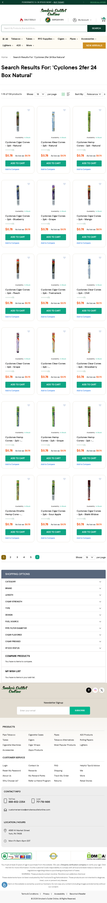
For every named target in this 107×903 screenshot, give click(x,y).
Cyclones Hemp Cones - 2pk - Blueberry (14, 441)
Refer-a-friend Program (39, 780)
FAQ (56, 765)
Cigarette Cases (35, 734)
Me (81, 770)
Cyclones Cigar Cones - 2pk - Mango (89, 217)
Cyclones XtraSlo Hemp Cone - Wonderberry (14, 514)
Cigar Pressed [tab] (12, 641)
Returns (57, 780)
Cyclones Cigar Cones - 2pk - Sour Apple (53, 512)
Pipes (56, 734)
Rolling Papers (86, 739)
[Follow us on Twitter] (101, 690)
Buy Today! (59, 2)
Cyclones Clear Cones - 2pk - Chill (89, 291)
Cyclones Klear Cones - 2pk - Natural (53, 144)
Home (4, 57)
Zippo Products (35, 750)
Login (5, 765)
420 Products (86, 734)
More (82, 775)
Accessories (8, 750)
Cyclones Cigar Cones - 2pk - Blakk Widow (89, 512)
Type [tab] (7, 608)
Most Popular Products (65, 745)
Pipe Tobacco (9, 734)
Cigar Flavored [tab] (13, 635)
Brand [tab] (8, 588)
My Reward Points (36, 775)
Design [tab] (9, 615)
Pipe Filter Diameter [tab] (16, 628)
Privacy (46, 894)
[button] (28, 110)
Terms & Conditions (29, 894)
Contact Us (33, 765)
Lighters (83, 745)
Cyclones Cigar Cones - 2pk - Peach (17, 291)
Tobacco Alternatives (64, 739)
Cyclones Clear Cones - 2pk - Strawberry (89, 365)
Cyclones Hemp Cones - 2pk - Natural (88, 144)
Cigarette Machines (12, 745)
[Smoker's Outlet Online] (53, 12)
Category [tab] (10, 581)
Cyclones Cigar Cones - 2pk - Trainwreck (53, 291)
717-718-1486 (43, 802)
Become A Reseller (78, 894)
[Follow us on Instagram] (95, 690)
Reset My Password (12, 770)
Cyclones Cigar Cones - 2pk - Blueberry (17, 217)
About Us (7, 775)
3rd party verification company (73, 865)
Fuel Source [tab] (12, 621)
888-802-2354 (17, 802)
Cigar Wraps (34, 745)
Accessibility (59, 894)
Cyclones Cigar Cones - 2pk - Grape (53, 217)
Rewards (32, 770)
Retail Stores (86, 780)
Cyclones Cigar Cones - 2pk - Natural (17, 144)
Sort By (79, 94)
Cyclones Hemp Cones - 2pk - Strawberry (85, 441)
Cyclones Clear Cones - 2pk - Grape (17, 365)
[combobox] (53, 28)
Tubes (5, 739)
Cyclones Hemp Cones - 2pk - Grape (52, 439)
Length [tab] (9, 595)
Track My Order (61, 775)
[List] (68, 94)
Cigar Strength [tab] (13, 601)
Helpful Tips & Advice (90, 765)
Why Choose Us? (10, 780)
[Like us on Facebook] (88, 690)
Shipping (58, 770)
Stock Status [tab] (12, 648)
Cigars (31, 739)
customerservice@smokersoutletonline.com (29, 810)
